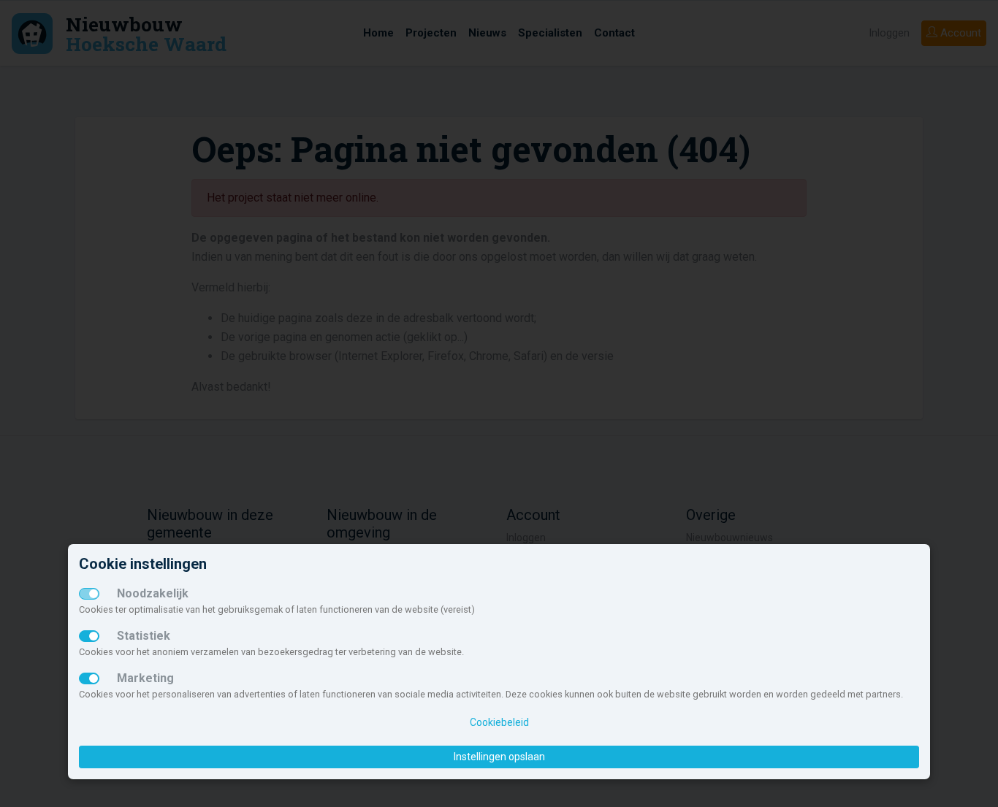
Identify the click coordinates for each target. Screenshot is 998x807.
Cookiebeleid (499, 722)
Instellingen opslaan (499, 756)
